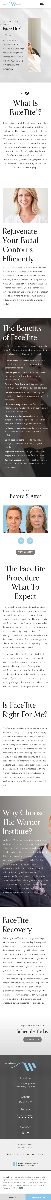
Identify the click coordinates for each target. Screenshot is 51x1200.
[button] (46, 4)
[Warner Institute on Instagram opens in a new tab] (23, 1132)
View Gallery (25, 552)
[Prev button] (21, 540)
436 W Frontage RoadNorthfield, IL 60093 (25, 1085)
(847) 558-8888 (17, 1188)
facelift (20, 396)
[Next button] (30, 540)
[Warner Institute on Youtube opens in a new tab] (28, 1132)
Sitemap (41, 1154)
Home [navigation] (9, 21)
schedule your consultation (18, 892)
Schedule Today (32, 1029)
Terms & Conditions (14, 1154)
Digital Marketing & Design (28, 1164)
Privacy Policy (30, 1154)
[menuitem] (23, 1132)
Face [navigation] (16, 21)
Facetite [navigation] (6, 24)
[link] (25, 1102)
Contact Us (32, 1039)
